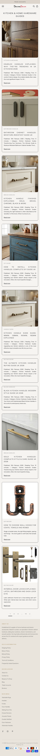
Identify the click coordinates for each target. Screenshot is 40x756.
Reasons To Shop (7, 679)
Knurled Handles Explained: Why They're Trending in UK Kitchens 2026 (20, 66)
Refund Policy (6, 654)
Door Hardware (6, 722)
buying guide (9, 585)
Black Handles (9, 387)
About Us (4, 672)
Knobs (4, 704)
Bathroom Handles (11, 129)
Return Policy (6, 651)
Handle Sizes (8, 329)
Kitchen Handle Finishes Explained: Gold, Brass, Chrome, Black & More (20, 201)
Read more (7, 83)
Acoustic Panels (6, 716)
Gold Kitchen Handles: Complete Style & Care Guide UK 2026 (20, 459)
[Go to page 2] (30, 614)
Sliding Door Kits (7, 710)
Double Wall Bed (7, 719)
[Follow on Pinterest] (12, 731)
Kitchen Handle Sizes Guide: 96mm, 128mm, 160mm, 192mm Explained (20, 335)
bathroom (7, 521)
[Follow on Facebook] (3, 731)
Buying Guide (9, 359)
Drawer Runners (6, 713)
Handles (4, 700)
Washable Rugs (6, 697)
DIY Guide (7, 263)
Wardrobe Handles (7, 725)
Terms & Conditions (8, 660)
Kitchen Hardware (11, 60)
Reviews (4, 688)
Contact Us (5, 676)
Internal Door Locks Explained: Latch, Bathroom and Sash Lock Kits (20, 591)
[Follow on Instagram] (8, 731)
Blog (3, 682)
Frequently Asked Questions (10, 663)
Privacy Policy (6, 657)
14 (26, 614)
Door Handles (6, 707)
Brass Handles (9, 195)
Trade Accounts (6, 685)
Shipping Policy (6, 648)
